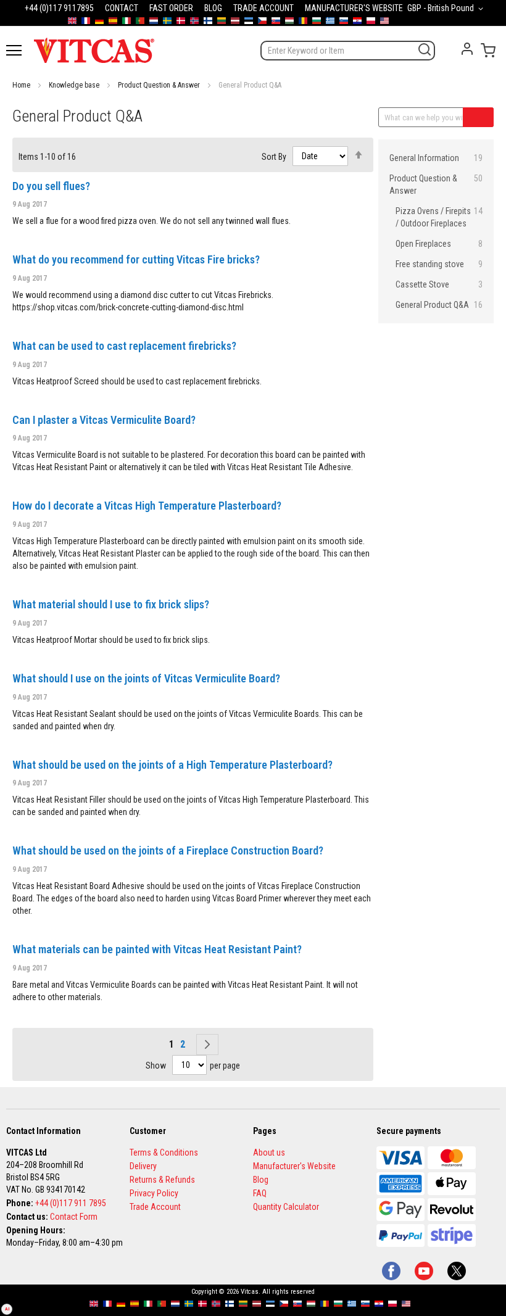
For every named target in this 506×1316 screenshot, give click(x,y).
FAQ (260, 1193)
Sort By (274, 156)
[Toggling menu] (14, 50)
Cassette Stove (439, 284)
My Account (467, 48)
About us (269, 1152)
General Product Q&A (439, 305)
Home (21, 85)
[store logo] (94, 50)
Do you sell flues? (51, 186)
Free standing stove (439, 264)
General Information (436, 158)
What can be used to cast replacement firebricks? (124, 345)
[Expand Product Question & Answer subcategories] (385, 178)
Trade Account (155, 1207)
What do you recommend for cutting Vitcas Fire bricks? (136, 259)
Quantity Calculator (286, 1207)
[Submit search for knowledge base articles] (478, 117)
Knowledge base (74, 85)
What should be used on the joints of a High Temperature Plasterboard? (172, 764)
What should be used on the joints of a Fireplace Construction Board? (167, 850)
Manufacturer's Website (294, 1166)
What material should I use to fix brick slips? (110, 604)
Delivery (143, 1166)
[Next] (207, 1044)
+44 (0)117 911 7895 (70, 1203)
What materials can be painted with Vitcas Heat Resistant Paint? (157, 949)
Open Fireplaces (439, 244)
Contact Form (73, 1217)
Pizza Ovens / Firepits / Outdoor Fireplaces (439, 217)
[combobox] (347, 50)
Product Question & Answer (159, 85)
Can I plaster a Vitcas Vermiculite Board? (104, 419)
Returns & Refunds (162, 1180)
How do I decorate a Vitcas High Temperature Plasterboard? (146, 505)
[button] (447, 8)
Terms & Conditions (164, 1152)
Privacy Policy (154, 1193)
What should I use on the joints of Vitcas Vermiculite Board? (146, 678)
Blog (260, 1180)
